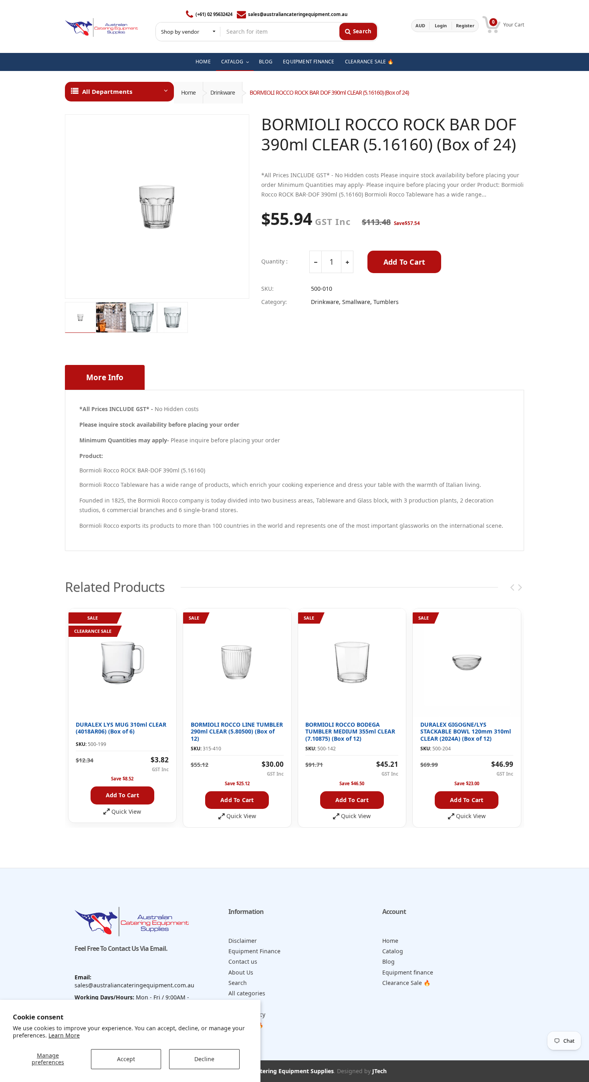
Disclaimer (242, 940)
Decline (204, 1059)
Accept (126, 1059)
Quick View (126, 811)
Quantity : (274, 261)
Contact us (242, 961)
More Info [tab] (104, 377)
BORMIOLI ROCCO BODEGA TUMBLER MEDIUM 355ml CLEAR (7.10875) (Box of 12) (350, 731)
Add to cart (122, 795)
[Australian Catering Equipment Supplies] (101, 25)
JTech (379, 1071)
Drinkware (222, 92)
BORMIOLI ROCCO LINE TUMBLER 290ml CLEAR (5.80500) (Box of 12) (237, 731)
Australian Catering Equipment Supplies (278, 1071)
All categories (246, 993)
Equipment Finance (254, 951)
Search (237, 983)
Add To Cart (404, 262)
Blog (388, 961)
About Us (240, 972)
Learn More (64, 1035)
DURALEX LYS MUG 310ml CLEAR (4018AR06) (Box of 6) (121, 728)
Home (188, 92)
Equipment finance (407, 972)
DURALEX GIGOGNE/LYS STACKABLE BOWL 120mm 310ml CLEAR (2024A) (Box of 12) (465, 731)
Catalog (392, 951)
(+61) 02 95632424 (214, 14)
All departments (107, 91)
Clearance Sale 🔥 (406, 983)
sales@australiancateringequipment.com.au (297, 14)
